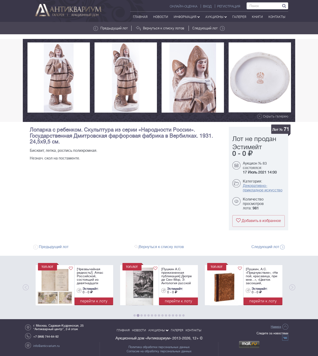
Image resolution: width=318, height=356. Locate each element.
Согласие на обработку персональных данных (159, 351)
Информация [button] (185, 16)
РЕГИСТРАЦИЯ (228, 6)
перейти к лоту (93, 301)
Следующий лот (205, 28)
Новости (160, 16)
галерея (239, 16)
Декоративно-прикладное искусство (262, 188)
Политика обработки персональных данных (159, 347)
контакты (276, 16)
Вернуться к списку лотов (163, 28)
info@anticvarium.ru (46, 346)
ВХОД (207, 6)
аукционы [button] (214, 16)
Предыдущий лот (114, 28)
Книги (257, 16)
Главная (140, 16)
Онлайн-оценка (183, 6)
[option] (58, 77)
